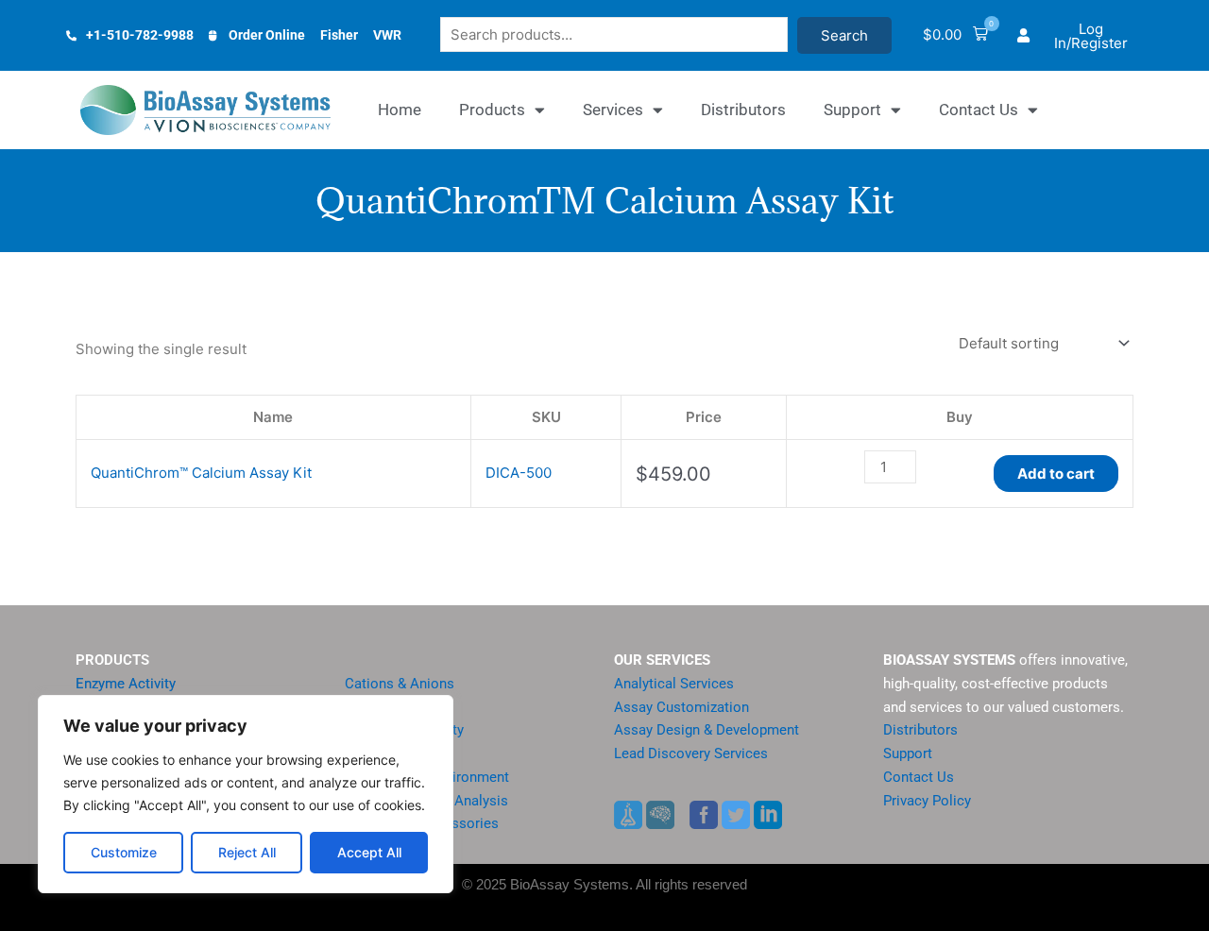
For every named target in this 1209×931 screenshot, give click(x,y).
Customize (124, 852)
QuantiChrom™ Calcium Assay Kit (201, 473)
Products (492, 109)
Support (852, 109)
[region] (245, 794)
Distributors (743, 109)
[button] (955, 35)
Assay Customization (681, 707)
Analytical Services (674, 683)
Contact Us (978, 109)
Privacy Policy (927, 800)
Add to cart (1056, 473)
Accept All (369, 852)
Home (399, 109)
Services (613, 109)
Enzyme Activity (126, 683)
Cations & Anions (399, 683)
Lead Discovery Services (691, 753)
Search (844, 35)
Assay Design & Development (706, 729)
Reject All (247, 852)
